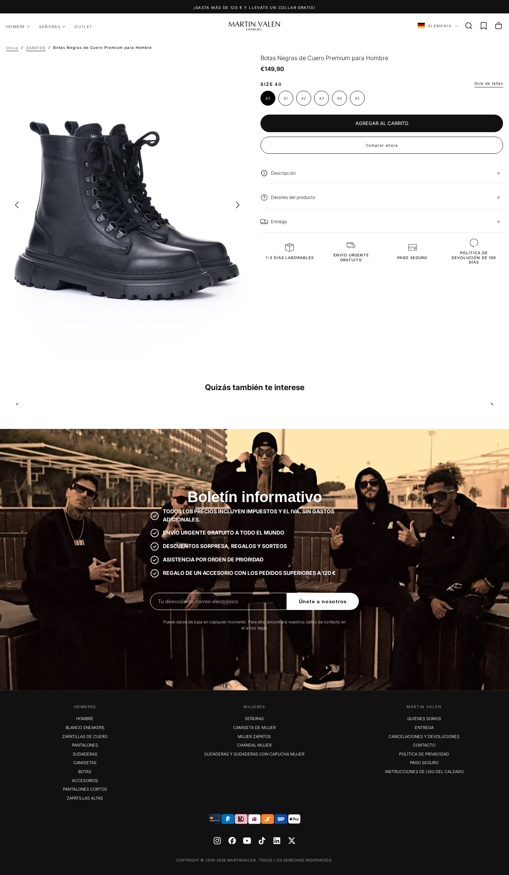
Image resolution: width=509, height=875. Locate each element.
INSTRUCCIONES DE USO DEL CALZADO (424, 771)
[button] (468, 26)
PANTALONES (85, 745)
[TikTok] (261, 840)
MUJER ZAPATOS (254, 736)
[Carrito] (498, 26)
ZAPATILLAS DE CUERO (84, 736)
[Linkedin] (276, 840)
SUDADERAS (85, 754)
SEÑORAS (49, 26)
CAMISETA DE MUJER (254, 727)
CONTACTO (424, 745)
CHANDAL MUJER (254, 745)
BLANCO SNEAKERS (85, 727)
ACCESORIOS (85, 780)
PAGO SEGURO (424, 762)
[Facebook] (232, 840)
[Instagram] (217, 840)
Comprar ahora (382, 145)
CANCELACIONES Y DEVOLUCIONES (424, 736)
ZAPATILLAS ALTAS (85, 798)
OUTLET (83, 26)
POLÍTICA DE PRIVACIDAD (424, 754)
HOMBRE (15, 26)
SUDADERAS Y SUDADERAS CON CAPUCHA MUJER (254, 754)
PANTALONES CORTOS (85, 789)
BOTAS (84, 771)
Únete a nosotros (323, 601)
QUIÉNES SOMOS (424, 718)
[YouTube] (247, 840)
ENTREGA (424, 727)
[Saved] (483, 26)
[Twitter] (291, 840)
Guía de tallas (488, 83)
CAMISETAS (85, 762)
